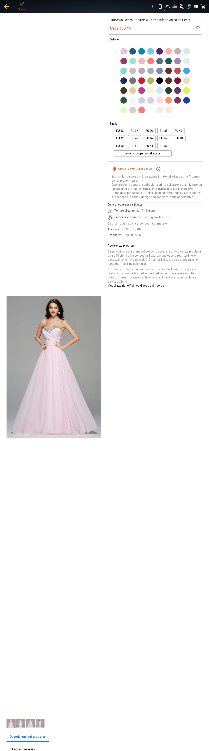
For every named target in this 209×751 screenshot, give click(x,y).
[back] (6, 6)
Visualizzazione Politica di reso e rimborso (136, 285)
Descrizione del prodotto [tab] (28, 736)
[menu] (153, 6)
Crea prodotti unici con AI (135, 168)
